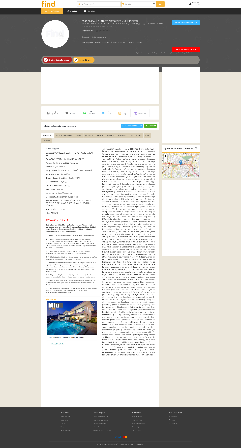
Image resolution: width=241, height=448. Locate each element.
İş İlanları (73, 11)
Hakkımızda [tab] (47, 135)
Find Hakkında (137, 416)
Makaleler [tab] (122, 135)
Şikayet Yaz (152, 126)
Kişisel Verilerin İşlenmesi (102, 427)
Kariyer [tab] (78, 135)
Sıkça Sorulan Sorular (101, 416)
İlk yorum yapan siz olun (133, 126)
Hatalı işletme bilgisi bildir (186, 49)
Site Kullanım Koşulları (101, 420)
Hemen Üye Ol (137, 430)
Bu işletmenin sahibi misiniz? (186, 22)
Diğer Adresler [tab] (136, 135)
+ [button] (165, 156)
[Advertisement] (100, 85)
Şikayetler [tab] (89, 135)
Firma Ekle (64, 420)
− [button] (165, 160)
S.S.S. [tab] (147, 135)
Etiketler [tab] (46, 141)
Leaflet (185, 177)
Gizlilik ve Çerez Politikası (102, 430)
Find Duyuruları (137, 420)
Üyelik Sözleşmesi (100, 423)
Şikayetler (91, 11)
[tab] (89, 114)
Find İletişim (136, 427)
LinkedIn (173, 423)
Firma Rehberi (53, 11)
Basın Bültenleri (66, 430)
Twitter (172, 420)
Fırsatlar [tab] (100, 135)
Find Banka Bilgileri (138, 423)
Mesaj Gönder (84, 60)
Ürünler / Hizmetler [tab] (64, 135)
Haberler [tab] (110, 135)
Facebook (173, 416)
